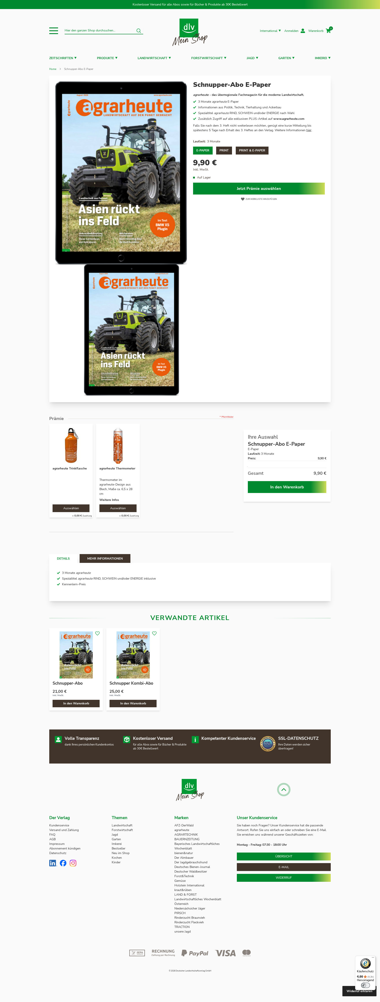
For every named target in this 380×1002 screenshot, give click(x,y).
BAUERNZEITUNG (186, 839)
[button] (53, 30)
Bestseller (118, 848)
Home (52, 69)
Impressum (57, 844)
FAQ (52, 835)
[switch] (365, 985)
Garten (284, 58)
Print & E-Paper (252, 150)
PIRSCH (180, 913)
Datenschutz (57, 853)
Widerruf (284, 878)
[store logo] (190, 31)
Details (63, 558)
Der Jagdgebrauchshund (190, 862)
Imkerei (321, 58)
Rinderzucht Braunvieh (190, 918)
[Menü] (373, 958)
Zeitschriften (61, 58)
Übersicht (283, 856)
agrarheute (181, 830)
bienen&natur (183, 853)
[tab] (63, 558)
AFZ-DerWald (184, 825)
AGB (52, 839)
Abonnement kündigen (64, 848)
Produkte (105, 58)
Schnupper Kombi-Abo (131, 683)
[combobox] (104, 30)
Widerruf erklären (359, 991)
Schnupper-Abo (68, 683)
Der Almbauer (184, 858)
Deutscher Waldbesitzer (190, 871)
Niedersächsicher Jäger (190, 908)
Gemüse (180, 881)
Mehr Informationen (105, 558)
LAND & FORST (185, 895)
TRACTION (182, 927)
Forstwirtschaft (207, 58)
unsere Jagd (182, 931)
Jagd (251, 58)
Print (224, 150)
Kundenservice (59, 825)
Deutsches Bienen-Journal (192, 867)
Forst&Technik (184, 876)
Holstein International (189, 885)
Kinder (116, 862)
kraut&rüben (183, 890)
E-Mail (284, 867)
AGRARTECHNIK (186, 835)
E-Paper (202, 150)
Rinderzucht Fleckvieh (189, 922)
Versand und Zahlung (64, 830)
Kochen (117, 858)
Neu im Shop (121, 853)
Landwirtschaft (152, 58)
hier (308, 130)
